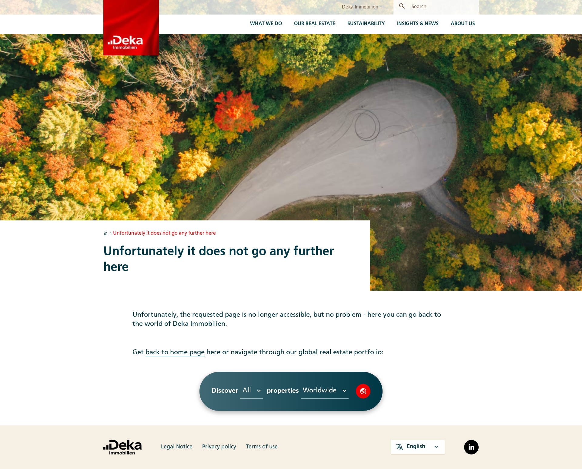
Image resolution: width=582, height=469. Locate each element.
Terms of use (262, 447)
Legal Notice (176, 447)
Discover (363, 391)
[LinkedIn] (471, 447)
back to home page (175, 352)
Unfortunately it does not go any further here (164, 233)
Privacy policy (219, 447)
